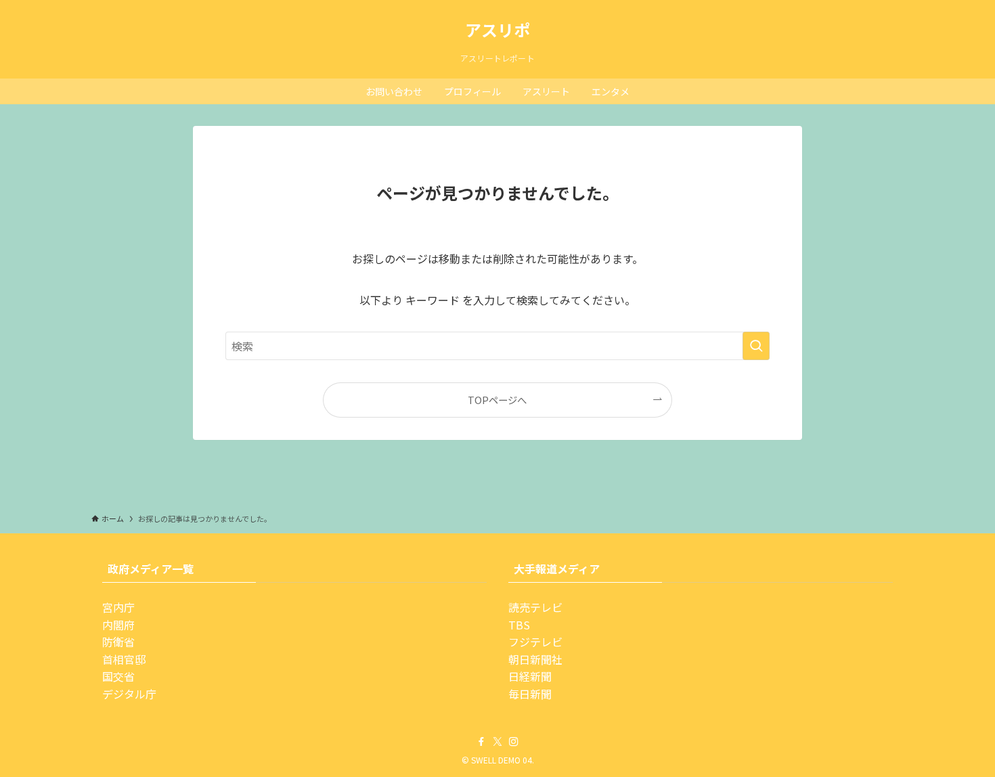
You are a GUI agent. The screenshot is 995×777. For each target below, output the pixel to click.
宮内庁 (118, 607)
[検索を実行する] (756, 346)
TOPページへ (497, 400)
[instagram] (514, 742)
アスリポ (497, 30)
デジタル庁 (129, 694)
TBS (519, 625)
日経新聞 (530, 676)
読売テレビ (535, 607)
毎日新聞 (530, 694)
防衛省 (118, 642)
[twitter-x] (497, 742)
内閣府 (118, 625)
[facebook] (481, 742)
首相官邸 (124, 659)
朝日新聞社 (535, 659)
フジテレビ (535, 642)
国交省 (118, 676)
